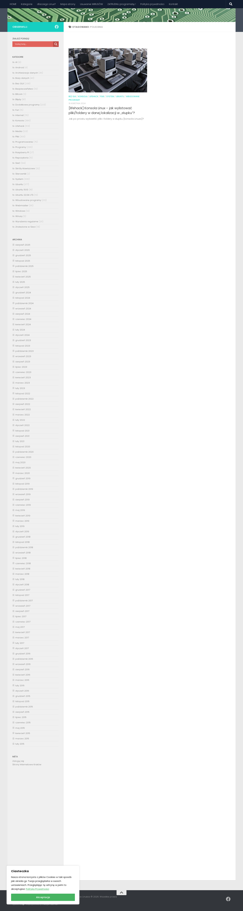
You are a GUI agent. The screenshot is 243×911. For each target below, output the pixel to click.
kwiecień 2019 (22, 515)
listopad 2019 (22, 483)
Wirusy (18, 216)
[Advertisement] (35, 824)
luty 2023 (20, 388)
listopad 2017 (22, 595)
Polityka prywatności (152, 4)
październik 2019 (24, 489)
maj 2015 (20, 728)
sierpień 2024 (22, 313)
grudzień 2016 (22, 653)
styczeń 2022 (22, 425)
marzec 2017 (22, 637)
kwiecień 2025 (23, 276)
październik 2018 (24, 547)
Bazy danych (22, 78)
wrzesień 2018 (23, 552)
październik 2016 (24, 658)
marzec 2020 (22, 473)
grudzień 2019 (22, 478)
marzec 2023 (22, 382)
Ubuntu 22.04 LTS (24, 194)
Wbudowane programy (28, 200)
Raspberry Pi (22, 152)
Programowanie (24, 141)
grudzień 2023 (23, 340)
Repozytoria (21, 157)
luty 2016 (19, 685)
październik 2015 (24, 706)
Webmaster (21, 205)
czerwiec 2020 (23, 457)
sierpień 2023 (22, 361)
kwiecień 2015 (22, 733)
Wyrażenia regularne (26, 221)
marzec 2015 (22, 738)
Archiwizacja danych (26, 72)
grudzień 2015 (22, 696)
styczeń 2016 (22, 690)
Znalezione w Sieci (25, 226)
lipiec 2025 (21, 271)
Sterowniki (20, 173)
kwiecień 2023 (23, 377)
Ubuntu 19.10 (21, 189)
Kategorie (26, 4)
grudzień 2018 (22, 536)
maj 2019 (20, 510)
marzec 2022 (22, 414)
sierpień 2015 (22, 712)
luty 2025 (20, 282)
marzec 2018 (22, 574)
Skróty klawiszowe (25, 168)
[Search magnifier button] (56, 44)
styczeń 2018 (22, 584)
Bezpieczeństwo (24, 88)
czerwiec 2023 (23, 372)
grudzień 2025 (23, 255)
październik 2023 (24, 351)
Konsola (82, 96)
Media (18, 131)
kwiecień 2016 (22, 674)
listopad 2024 (22, 297)
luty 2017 (19, 643)
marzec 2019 (22, 521)
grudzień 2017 (22, 589)
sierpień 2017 (22, 611)
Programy (20, 147)
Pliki (102, 96)
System (110, 96)
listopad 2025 (22, 260)
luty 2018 (19, 579)
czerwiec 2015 (23, 722)
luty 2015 (19, 743)
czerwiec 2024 (23, 319)
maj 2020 (20, 462)
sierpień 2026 (22, 244)
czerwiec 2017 (22, 621)
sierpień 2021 (22, 436)
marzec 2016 (22, 680)
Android (19, 67)
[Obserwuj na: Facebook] (57, 27)
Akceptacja (43, 897)
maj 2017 (20, 627)
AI (16, 62)
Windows (20, 211)
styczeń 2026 (22, 250)
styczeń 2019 (22, 531)
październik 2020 (24, 451)
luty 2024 (20, 329)
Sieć (17, 163)
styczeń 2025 (22, 287)
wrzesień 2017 (22, 605)
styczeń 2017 (22, 648)
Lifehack (93, 96)
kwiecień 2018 (22, 568)
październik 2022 (24, 398)
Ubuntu (120, 96)
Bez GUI (72, 96)
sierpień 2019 (22, 499)
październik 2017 (24, 600)
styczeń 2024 (22, 335)
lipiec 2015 (20, 717)
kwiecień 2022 (23, 409)
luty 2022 (20, 420)
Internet (19, 115)
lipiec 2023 (21, 366)
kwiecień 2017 (22, 632)
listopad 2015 (22, 701)
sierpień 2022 (22, 404)
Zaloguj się (18, 761)
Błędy (18, 99)
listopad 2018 (22, 542)
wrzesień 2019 (23, 494)
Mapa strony (67, 4)
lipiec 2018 (21, 558)
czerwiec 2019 (23, 504)
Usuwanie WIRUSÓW (91, 4)
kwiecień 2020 (23, 467)
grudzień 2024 (23, 292)
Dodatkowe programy (27, 104)
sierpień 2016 (22, 669)
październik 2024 (24, 303)
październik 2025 (24, 266)
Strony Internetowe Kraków (26, 764)
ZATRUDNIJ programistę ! (121, 4)
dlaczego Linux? (46, 4)
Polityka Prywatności (37, 889)
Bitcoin (18, 94)
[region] (43, 885)
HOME (13, 4)
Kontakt (173, 4)
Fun (17, 110)
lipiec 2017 (20, 616)
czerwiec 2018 (23, 563)
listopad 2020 (22, 446)
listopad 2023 (22, 345)
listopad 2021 (22, 430)
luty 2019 (19, 526)
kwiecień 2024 (23, 324)
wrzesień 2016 (23, 664)
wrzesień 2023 (23, 356)
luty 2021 (19, 441)
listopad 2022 (22, 393)
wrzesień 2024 (23, 308)
